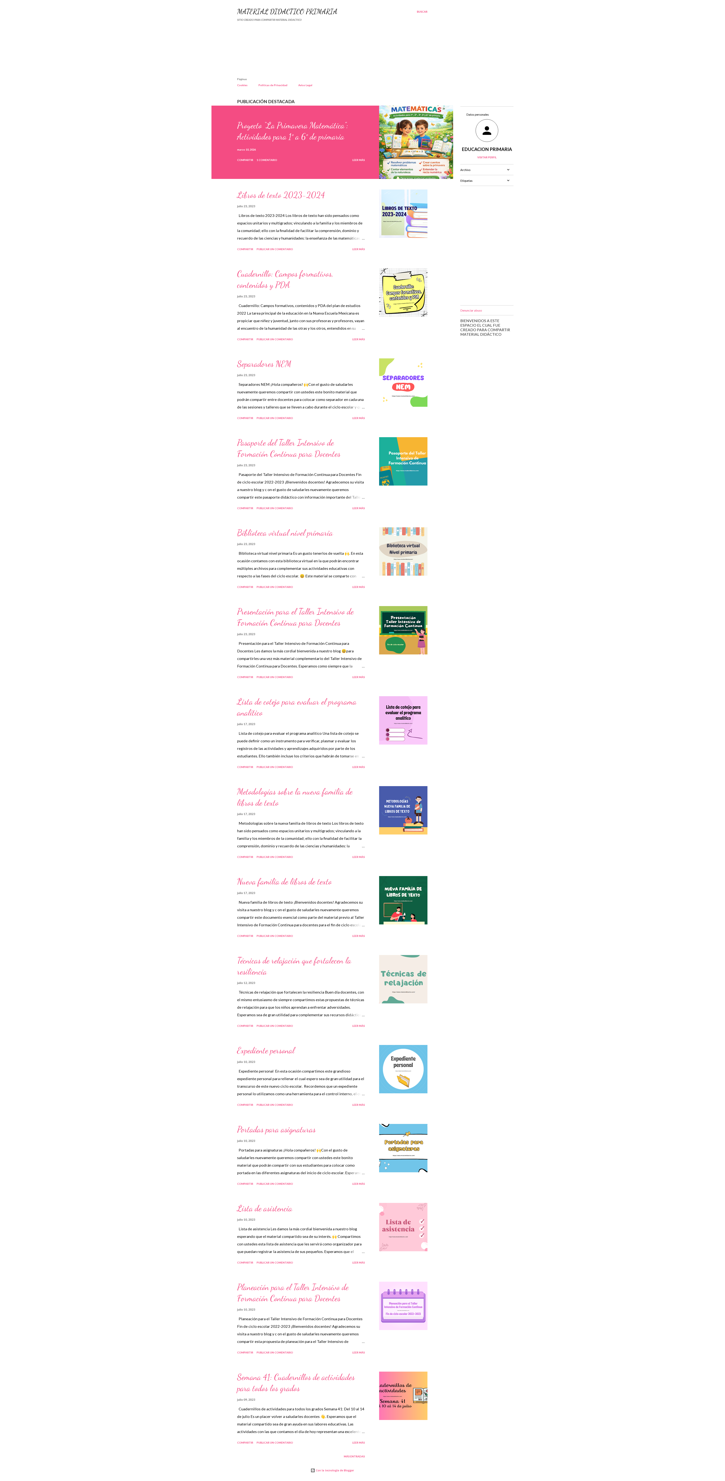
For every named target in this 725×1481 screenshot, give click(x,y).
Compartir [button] (245, 160)
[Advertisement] (322, 51)
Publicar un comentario (275, 249)
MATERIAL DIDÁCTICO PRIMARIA (287, 12)
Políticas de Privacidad (272, 85)
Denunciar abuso (471, 310)
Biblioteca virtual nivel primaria (285, 533)
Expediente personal (266, 1050)
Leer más (358, 160)
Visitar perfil (487, 157)
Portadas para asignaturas (276, 1129)
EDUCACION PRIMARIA (487, 149)
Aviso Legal (305, 85)
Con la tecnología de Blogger (334, 1470)
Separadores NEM (264, 364)
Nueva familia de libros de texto (284, 881)
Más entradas (354, 1456)
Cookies (242, 85)
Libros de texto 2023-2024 (281, 195)
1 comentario (267, 160)
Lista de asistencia (264, 1208)
